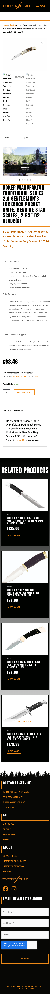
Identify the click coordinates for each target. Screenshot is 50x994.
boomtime (36, 986)
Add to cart (24, 392)
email (19, 988)
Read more (13, 751)
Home (5, 25)
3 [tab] (25, 180)
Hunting (12, 25)
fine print (29, 988)
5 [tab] (30, 180)
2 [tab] (22, 180)
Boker (36, 376)
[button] (42, 42)
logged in (21, 440)
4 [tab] (27, 180)
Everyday (15, 376)
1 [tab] (19, 180)
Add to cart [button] (14, 535)
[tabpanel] (25, 162)
